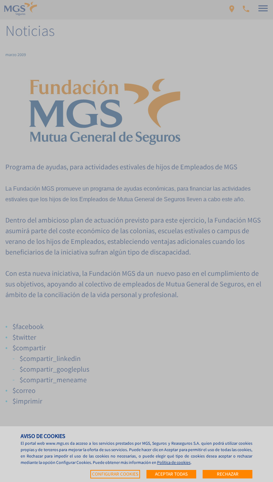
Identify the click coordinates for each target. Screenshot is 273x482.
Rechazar (228, 474)
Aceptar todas (171, 474)
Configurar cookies (115, 474)
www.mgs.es (57, 443)
